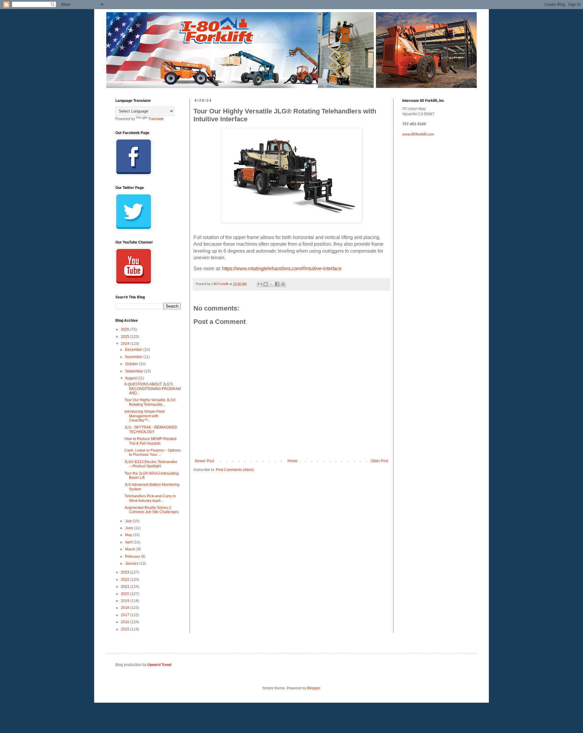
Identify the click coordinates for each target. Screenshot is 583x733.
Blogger (313, 688)
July (129, 521)
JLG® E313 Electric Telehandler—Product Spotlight (150, 464)
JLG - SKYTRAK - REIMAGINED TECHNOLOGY (150, 429)
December (134, 350)
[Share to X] (271, 284)
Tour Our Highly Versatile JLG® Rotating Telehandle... (150, 402)
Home (293, 461)
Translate (156, 119)
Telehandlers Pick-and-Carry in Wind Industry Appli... (150, 498)
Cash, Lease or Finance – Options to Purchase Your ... (152, 452)
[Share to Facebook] (277, 284)
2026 (125, 329)
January (132, 563)
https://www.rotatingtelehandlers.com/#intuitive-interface (282, 268)
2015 (125, 629)
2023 (125, 572)
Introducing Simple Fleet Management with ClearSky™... (144, 415)
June (129, 528)
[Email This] (260, 284)
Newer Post (204, 461)
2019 (125, 601)
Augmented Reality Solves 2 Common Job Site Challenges (151, 510)
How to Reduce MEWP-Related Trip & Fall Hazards (150, 441)
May (129, 535)
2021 (125, 586)
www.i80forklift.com (418, 134)
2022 (125, 579)
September (134, 371)
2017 (125, 615)
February (133, 556)
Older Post (379, 461)
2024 (125, 343)
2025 (125, 337)
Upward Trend (159, 665)
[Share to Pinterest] (283, 284)
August (131, 378)
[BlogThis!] (266, 284)
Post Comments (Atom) (235, 470)
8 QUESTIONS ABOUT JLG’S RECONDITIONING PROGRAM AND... (152, 388)
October (132, 364)
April (129, 542)
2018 (125, 608)
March (130, 549)
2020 (125, 594)
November (134, 357)
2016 (125, 622)
